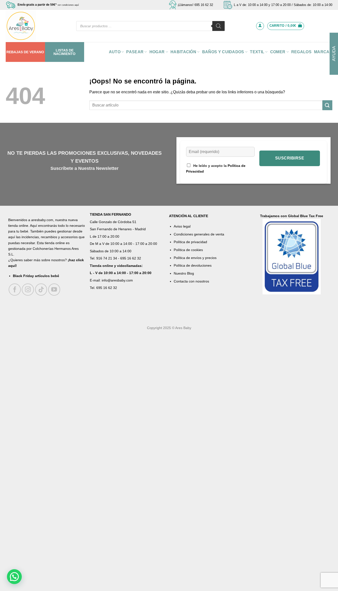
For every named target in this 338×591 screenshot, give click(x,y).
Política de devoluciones (193, 265)
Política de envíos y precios (195, 258)
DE (26, 52)
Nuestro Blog (184, 273)
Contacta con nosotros (191, 281)
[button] (14, 576)
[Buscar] (218, 26)
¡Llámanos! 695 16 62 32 (195, 5)
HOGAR (157, 52)
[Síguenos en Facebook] (15, 289)
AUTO (115, 52)
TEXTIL (257, 52)
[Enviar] (327, 105)
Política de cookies (188, 250)
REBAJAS (14, 52)
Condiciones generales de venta (199, 234)
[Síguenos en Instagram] (28, 289)
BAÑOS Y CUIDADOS (223, 52)
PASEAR (135, 52)
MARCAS (323, 52)
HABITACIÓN (183, 52)
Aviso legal (182, 226)
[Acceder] (260, 26)
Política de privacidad (190, 242)
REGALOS (301, 52)
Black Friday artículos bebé (36, 276)
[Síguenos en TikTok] (41, 289)
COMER (278, 52)
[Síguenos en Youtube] (54, 289)
